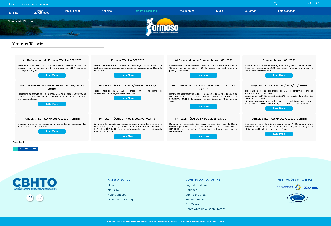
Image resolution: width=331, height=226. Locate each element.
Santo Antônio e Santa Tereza (206, 209)
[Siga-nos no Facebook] (317, 4)
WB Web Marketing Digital (213, 221)
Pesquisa (275, 3)
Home (11, 4)
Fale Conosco (40, 13)
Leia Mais (52, 75)
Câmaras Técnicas (145, 11)
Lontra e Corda (196, 195)
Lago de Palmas (197, 185)
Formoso (191, 190)
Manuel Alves (195, 199)
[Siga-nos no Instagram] (309, 4)
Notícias (13, 13)
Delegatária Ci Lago (20, 21)
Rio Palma (193, 204)
